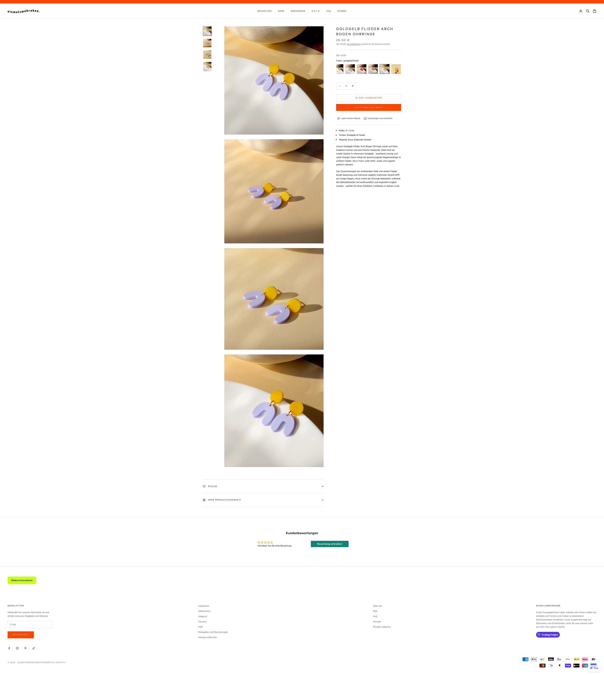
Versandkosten (354, 44)
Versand (202, 621)
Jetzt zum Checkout (368, 107)
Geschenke (298, 11)
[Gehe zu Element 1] (207, 31)
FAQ (328, 11)
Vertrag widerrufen (207, 637)
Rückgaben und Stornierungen (213, 632)
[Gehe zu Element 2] (207, 43)
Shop (281, 11)
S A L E (316, 11)
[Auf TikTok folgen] (33, 648)
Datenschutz (204, 611)
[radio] (350, 69)
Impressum (203, 605)
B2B (375, 611)
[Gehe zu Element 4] (207, 67)
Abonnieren (20, 634)
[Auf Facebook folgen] (9, 648)
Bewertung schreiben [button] (329, 544)
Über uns (377, 605)
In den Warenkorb (368, 97)
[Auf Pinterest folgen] (25, 648)
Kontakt (377, 621)
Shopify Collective (382, 626)
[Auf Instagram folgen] (17, 648)
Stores (342, 11)
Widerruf (202, 616)
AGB (200, 626)
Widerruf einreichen (22, 580)
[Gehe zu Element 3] (207, 54)
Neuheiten (264, 11)
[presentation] (337, 71)
